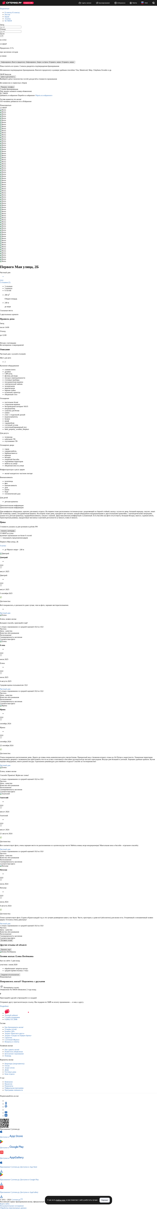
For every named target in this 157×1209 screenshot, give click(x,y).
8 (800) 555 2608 (11, 1019)
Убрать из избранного (43, 95)
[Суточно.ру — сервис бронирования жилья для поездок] (11, 3)
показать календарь (8, 531)
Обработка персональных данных (13, 1208)
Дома (7, 1070)
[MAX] (6, 1107)
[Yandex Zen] (6, 1116)
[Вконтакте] (6, 1110)
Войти (135, 3)
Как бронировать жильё (14, 1027)
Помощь (8, 1056)
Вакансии (8, 1084)
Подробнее (4, 1006)
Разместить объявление (14, 1052)
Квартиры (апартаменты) (14, 1064)
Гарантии (8, 1038)
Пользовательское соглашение (12, 1206)
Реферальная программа (14, 1088)
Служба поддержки (12, 1017)
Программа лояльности (14, 1090)
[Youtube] (6, 1113)
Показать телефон (7, 87)
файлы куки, (61, 1200)
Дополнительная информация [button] (11, 505)
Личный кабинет (11, 1015)
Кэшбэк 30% (9, 1031)
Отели (7, 1066)
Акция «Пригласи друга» (14, 1033)
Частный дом (5, 613)
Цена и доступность (8, 77)
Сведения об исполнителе (10, 975)
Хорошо (104, 1200)
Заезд (2, 25)
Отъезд (3, 29)
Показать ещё (6, 949)
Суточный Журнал (12, 1040)
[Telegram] (6, 1101)
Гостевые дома (10, 1072)
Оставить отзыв (6, 940)
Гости (2, 34)
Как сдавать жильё (12, 1050)
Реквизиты (9, 1086)
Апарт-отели (10, 1068)
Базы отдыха (9, 1074)
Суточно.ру (17, 1200)
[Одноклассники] (6, 1104)
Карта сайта (4, 1204)
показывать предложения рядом (15, 538)
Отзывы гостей (11, 1029)
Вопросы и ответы (12, 1042)
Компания (9, 1082)
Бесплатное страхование (14, 1054)
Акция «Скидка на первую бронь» (18, 1035)
